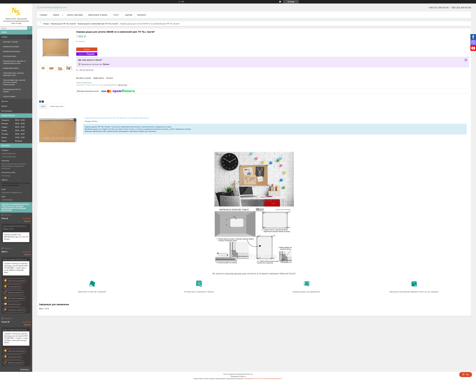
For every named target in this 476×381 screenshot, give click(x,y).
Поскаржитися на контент (253, 379)
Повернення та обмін (97, 15)
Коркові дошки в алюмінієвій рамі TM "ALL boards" (98, 24)
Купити (87, 49)
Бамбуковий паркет (11, 68)
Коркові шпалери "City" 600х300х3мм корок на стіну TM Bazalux (16, 237)
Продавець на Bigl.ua (238, 376)
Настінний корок (9, 56)
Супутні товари (9, 96)
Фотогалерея (6, 111)
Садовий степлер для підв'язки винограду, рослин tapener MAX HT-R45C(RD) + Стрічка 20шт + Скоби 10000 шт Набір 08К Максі (16, 268)
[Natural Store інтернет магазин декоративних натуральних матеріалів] (16, 11)
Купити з (82, 54)
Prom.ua (250, 374)
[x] (43, 102)
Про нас (4, 101)
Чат (467, 375)
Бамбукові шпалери (11, 46)
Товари (4, 37)
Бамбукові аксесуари (11, 51)
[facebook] (40, 102)
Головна (43, 15)
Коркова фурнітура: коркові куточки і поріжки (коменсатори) (14, 82)
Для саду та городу (10, 42)
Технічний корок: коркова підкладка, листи (13, 74)
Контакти (141, 15)
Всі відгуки (24, 369)
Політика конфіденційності (272, 379)
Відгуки (4, 106)
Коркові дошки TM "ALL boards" (12, 90)
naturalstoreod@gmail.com (11, 192)
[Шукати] (29, 28)
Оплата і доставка (75, 15)
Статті (116, 15)
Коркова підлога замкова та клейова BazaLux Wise (14, 62)
